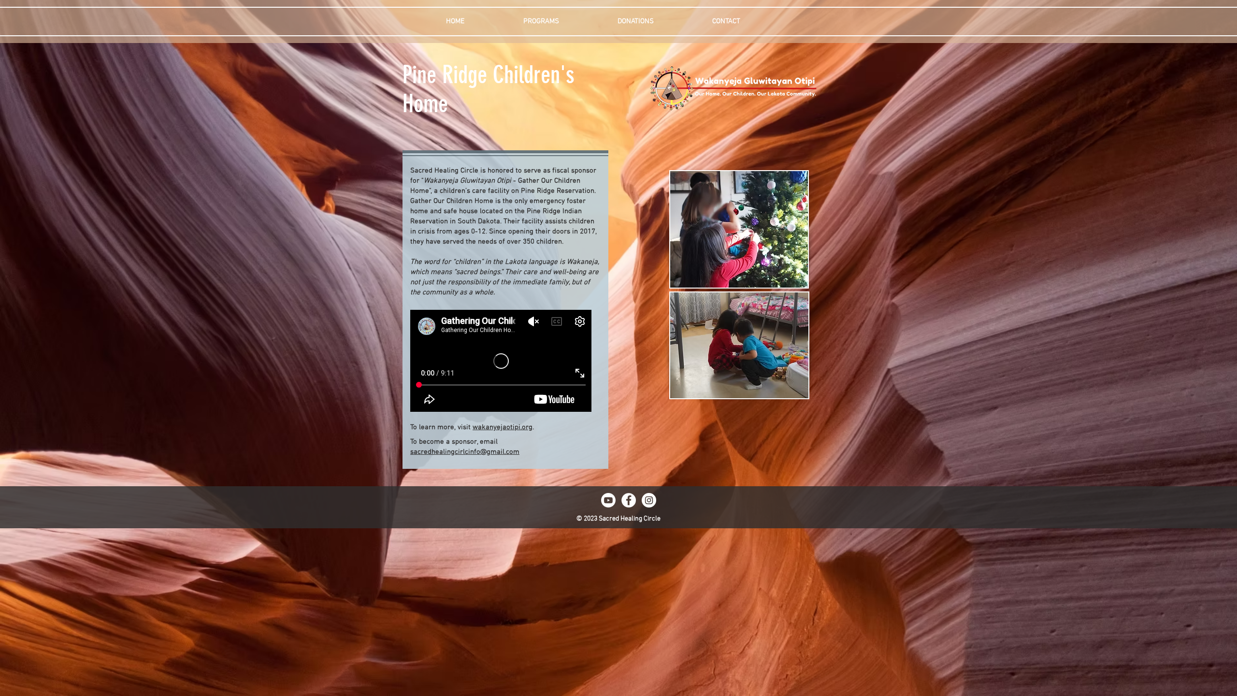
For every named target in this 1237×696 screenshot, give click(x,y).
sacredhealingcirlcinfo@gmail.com (464, 452)
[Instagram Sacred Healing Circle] (649, 500)
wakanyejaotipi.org (502, 427)
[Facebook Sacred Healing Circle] (628, 500)
